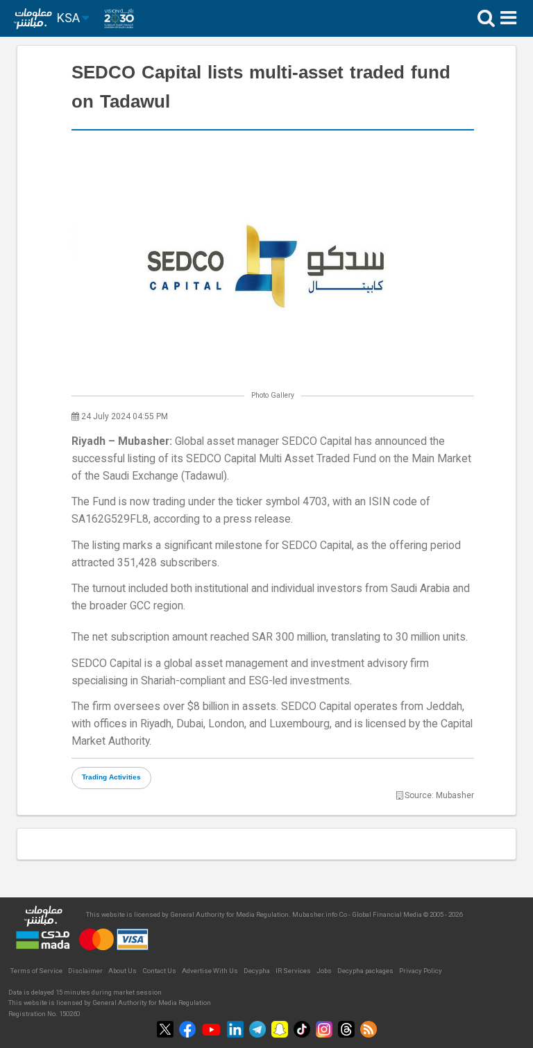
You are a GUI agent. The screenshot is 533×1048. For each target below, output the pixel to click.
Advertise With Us (210, 970)
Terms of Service (36, 970)
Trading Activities (111, 777)
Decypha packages (365, 970)
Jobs (324, 970)
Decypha (257, 970)
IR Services (293, 970)
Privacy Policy (420, 970)
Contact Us (159, 970)
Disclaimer (85, 970)
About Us (122, 970)
